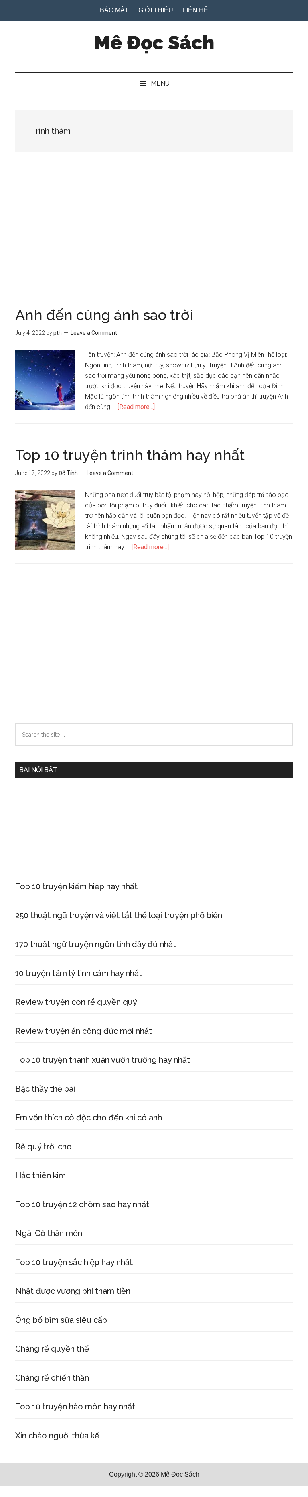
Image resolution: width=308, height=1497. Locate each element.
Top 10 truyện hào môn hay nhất (75, 1406)
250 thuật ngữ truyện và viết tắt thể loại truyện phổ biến (118, 915)
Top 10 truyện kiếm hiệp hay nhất (76, 886)
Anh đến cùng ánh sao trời (104, 314)
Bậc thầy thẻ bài (45, 1089)
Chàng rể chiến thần (52, 1378)
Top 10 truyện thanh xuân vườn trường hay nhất (102, 1060)
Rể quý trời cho (43, 1146)
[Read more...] (136, 407)
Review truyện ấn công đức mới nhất (83, 1031)
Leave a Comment (94, 333)
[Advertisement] (153, 248)
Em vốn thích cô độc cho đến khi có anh (88, 1117)
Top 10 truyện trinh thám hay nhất (130, 454)
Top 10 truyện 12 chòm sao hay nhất (82, 1204)
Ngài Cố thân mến (48, 1233)
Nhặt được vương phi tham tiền (72, 1291)
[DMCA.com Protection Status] (20, 1491)
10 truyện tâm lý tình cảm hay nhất (78, 973)
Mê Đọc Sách (154, 42)
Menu (160, 83)
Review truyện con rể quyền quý (76, 1002)
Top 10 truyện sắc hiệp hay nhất (74, 1262)
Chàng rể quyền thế (52, 1349)
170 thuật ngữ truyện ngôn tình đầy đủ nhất (95, 944)
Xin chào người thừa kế (57, 1435)
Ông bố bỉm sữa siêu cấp (61, 1320)
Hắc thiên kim (40, 1175)
